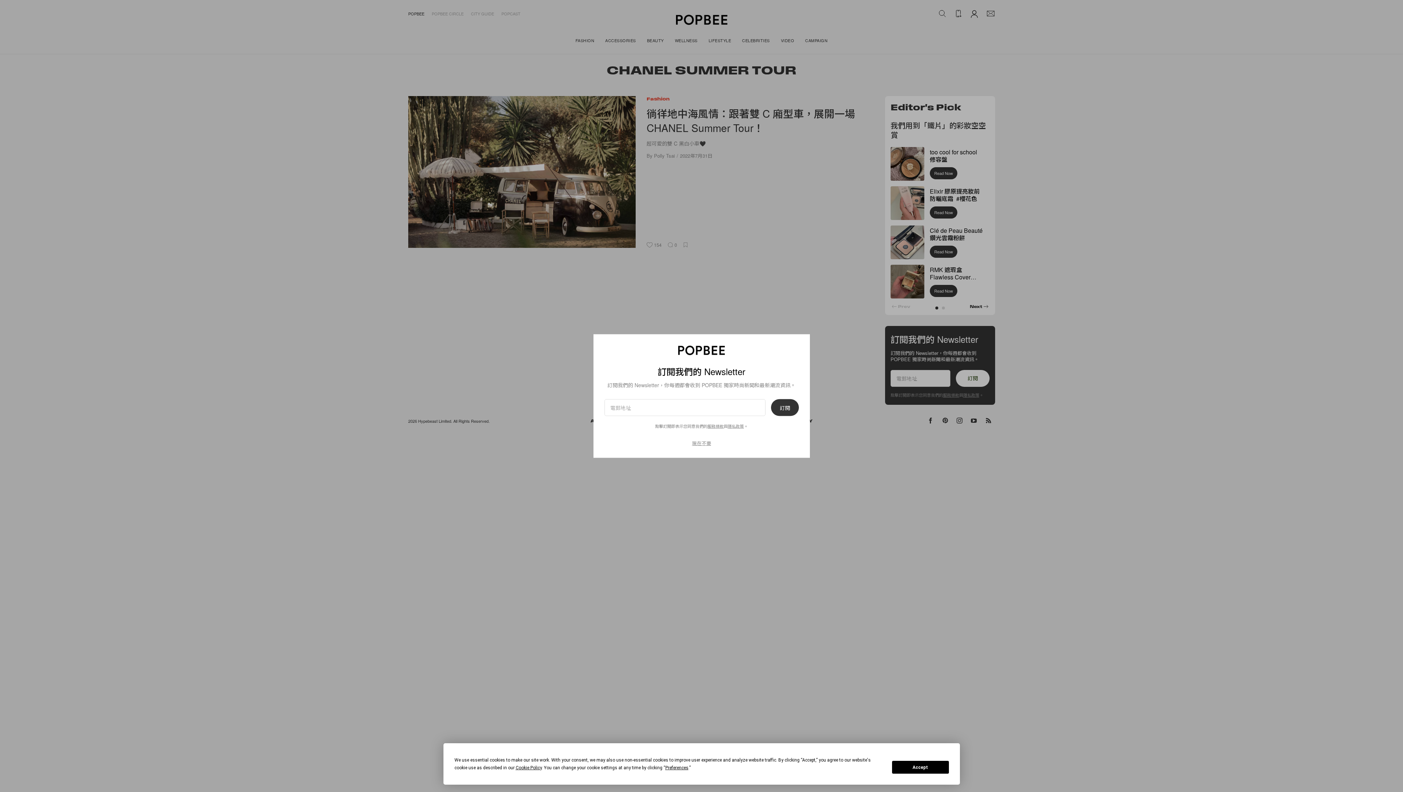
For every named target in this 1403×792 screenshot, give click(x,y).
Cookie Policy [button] (529, 767)
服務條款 (716, 426)
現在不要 (701, 443)
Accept (920, 767)
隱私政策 (736, 426)
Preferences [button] (676, 767)
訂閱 (785, 407)
